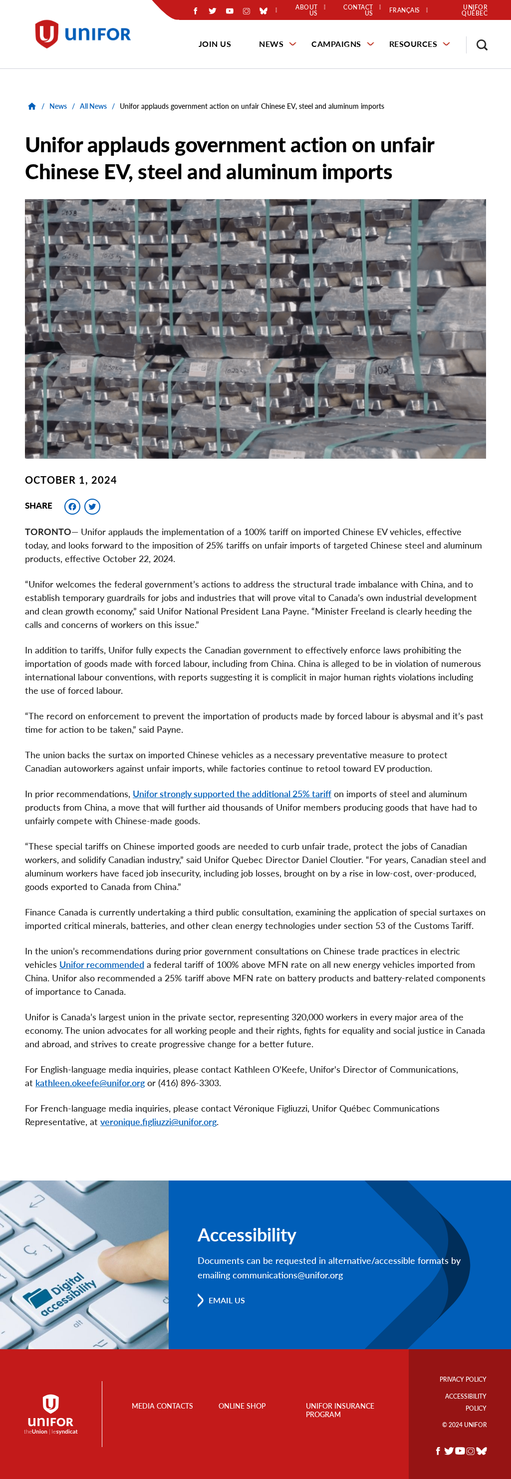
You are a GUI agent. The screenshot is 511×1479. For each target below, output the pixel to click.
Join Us (215, 43)
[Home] (87, 34)
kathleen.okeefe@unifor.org (90, 1082)
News (271, 43)
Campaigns (336, 43)
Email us (227, 1300)
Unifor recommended (101, 964)
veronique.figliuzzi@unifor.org (158, 1121)
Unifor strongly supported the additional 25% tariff (232, 793)
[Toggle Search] (477, 45)
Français (404, 10)
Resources (413, 43)
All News (93, 106)
